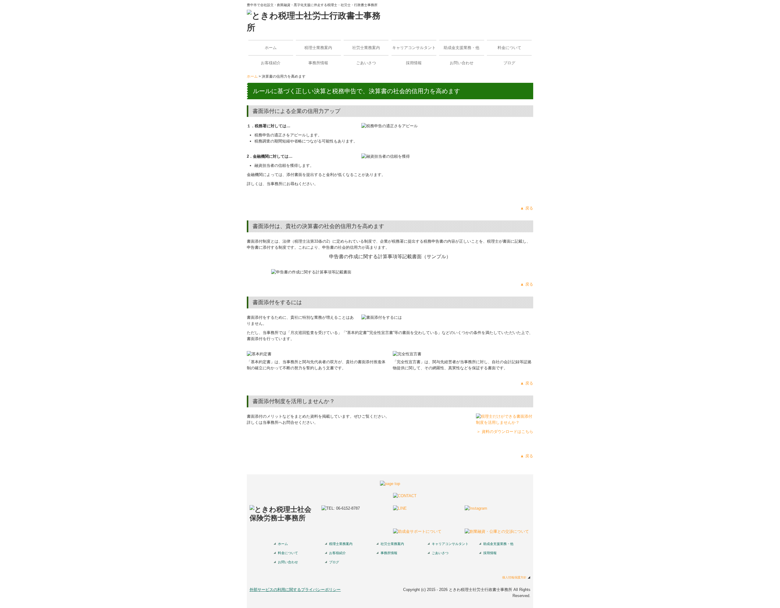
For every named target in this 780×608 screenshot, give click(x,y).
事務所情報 (318, 63)
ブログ (509, 63)
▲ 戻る (526, 208)
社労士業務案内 (366, 47)
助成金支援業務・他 (461, 47)
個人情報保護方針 (514, 577)
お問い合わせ (461, 63)
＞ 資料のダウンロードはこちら (505, 431)
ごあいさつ (366, 63)
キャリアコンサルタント (414, 47)
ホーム (271, 47)
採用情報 (414, 63)
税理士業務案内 (318, 47)
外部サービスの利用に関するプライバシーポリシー (295, 589)
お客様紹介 (271, 63)
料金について (509, 47)
